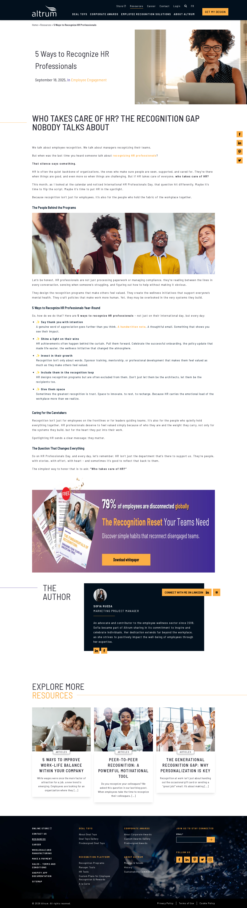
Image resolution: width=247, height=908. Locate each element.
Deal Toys (79, 14)
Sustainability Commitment (139, 871)
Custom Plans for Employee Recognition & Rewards (94, 878)
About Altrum (184, 14)
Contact (164, 6)
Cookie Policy (207, 903)
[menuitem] (192, 6)
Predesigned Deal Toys (92, 843)
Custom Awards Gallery (137, 838)
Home (35, 24)
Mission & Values (133, 862)
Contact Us (39, 833)
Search (185, 6)
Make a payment (42, 858)
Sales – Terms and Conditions (44, 865)
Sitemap (37, 881)
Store (119, 6)
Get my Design (215, 12)
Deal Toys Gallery (89, 838)
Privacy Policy (165, 903)
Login (176, 6)
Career (151, 6)
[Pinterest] (239, 152)
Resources (136, 6)
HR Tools (84, 871)
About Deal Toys (88, 834)
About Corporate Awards (138, 834)
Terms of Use (186, 903)
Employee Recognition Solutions (146, 14)
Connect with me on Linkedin (184, 592)
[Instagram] (210, 859)
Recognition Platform (94, 856)
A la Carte (84, 883)
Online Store (40, 828)
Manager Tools (87, 867)
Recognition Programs (92, 862)
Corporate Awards (104, 14)
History (128, 867)
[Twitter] (239, 160)
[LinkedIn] (239, 142)
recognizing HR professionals (134, 155)
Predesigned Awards (136, 843)
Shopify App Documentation (42, 874)
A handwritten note (132, 326)
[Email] (217, 592)
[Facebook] (239, 134)
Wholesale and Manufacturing (42, 851)
